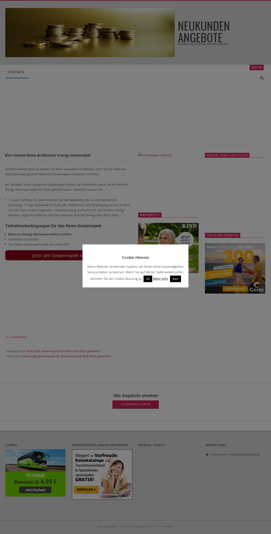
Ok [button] (148, 279)
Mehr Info (160, 278)
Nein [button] (175, 279)
